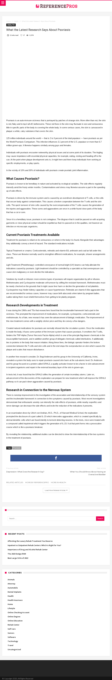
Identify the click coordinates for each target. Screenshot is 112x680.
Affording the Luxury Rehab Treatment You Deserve (30, 541)
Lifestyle (11, 608)
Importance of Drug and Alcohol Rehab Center (28, 549)
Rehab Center (13, 625)
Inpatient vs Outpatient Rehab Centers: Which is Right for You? (34, 545)
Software (12, 637)
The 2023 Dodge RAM (17, 554)
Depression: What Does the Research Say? (25, 470)
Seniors (11, 633)
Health (16, 21)
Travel (10, 645)
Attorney (11, 583)
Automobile (13, 588)
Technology (13, 641)
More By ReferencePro (37, 482)
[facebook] (55, 458)
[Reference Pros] (56, 2)
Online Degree (14, 616)
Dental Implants (14, 592)
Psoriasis (16, 448)
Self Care (12, 629)
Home (8, 21)
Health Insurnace (15, 600)
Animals (11, 579)
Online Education (15, 620)
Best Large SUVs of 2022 (18, 558)
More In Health (58, 482)
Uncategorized (14, 649)
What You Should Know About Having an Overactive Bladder (88, 471)
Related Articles (14, 482)
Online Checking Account (18, 612)
